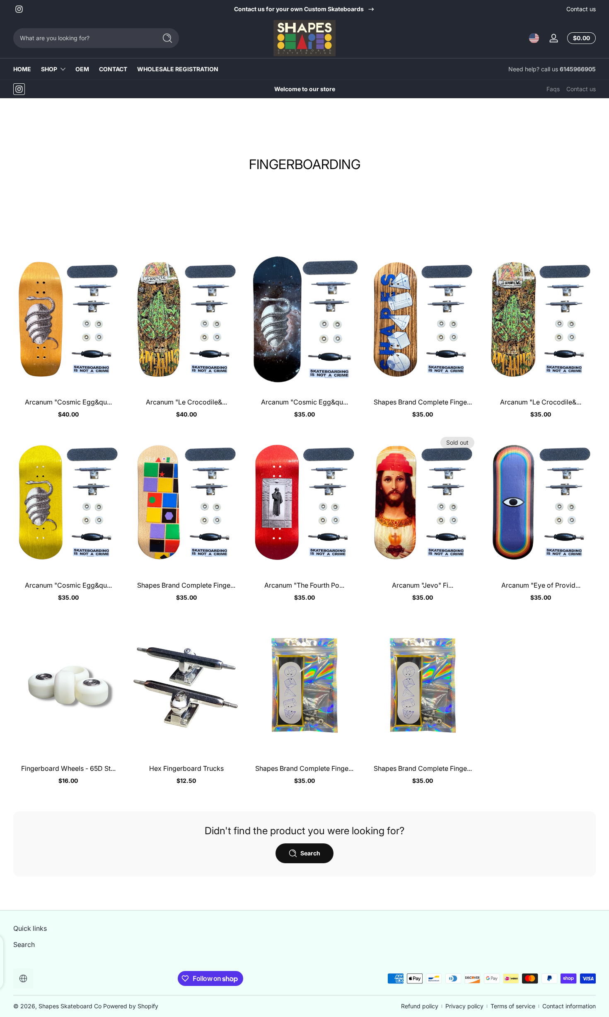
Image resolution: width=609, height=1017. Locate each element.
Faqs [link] (553, 88)
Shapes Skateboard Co (70, 1006)
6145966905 (578, 69)
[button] (534, 38)
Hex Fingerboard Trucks (186, 768)
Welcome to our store (304, 88)
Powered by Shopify (130, 1006)
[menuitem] (83, 944)
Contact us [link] (581, 88)
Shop (49, 69)
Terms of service (513, 1006)
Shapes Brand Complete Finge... (423, 402)
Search (24, 944)
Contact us (581, 8)
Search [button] (310, 853)
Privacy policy (464, 1006)
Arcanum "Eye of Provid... (540, 585)
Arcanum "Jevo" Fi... (422, 585)
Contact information (569, 1006)
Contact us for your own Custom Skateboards (299, 8)
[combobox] (82, 38)
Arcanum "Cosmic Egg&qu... (68, 402)
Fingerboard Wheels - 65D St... (68, 768)
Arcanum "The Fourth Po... (304, 585)
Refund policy (419, 1006)
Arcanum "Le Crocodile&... (186, 402)
